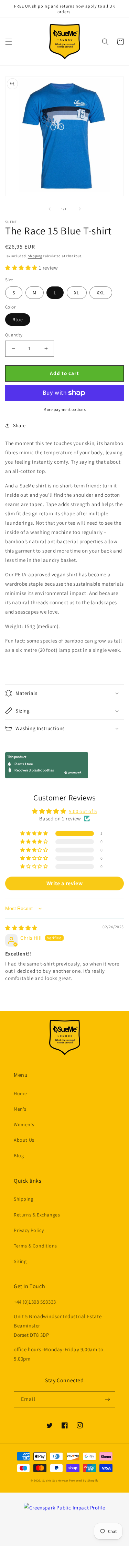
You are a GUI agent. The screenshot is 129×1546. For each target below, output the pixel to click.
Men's (20, 1109)
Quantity (13, 335)
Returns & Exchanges (37, 1215)
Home (20, 1093)
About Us (24, 1140)
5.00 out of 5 (83, 811)
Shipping (35, 256)
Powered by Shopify (83, 1480)
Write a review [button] (64, 883)
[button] (8, 41)
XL (76, 293)
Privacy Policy (29, 1230)
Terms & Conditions (35, 1246)
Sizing (20, 1261)
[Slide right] (79, 208)
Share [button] (19, 425)
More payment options (64, 409)
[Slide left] (49, 208)
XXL (101, 293)
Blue (17, 319)
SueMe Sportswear (55, 1480)
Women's (24, 1124)
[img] (21, 927)
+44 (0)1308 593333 (35, 1302)
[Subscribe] (107, 1399)
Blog (19, 1155)
